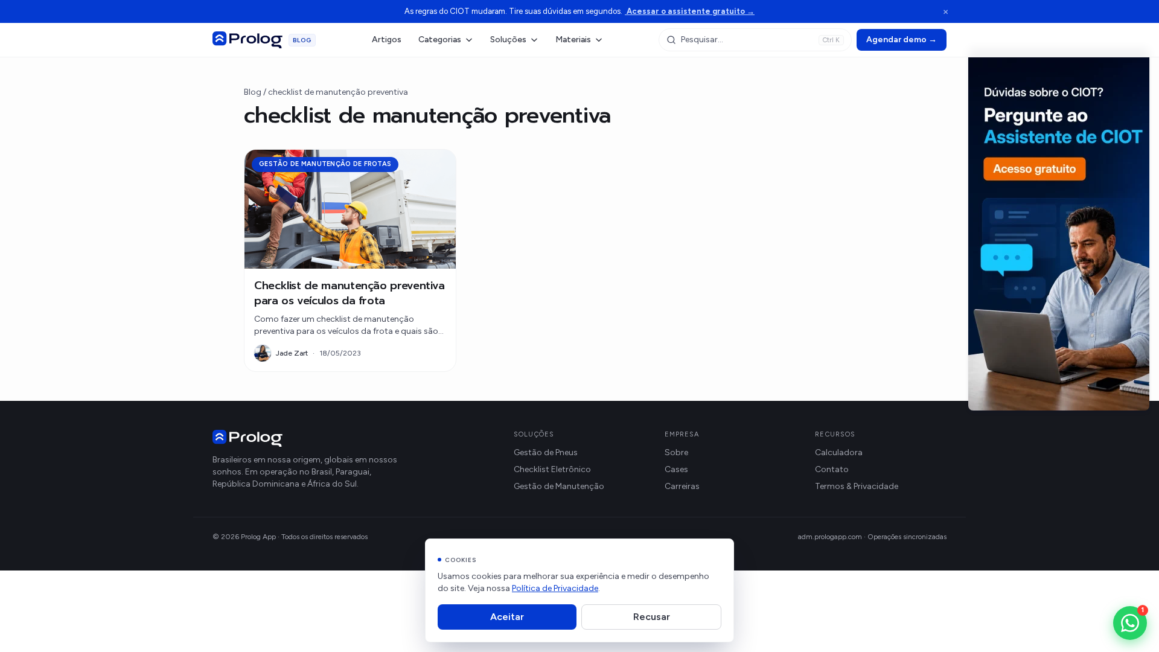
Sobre (676, 452)
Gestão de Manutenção (559, 486)
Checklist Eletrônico (552, 469)
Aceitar (507, 616)
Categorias (439, 39)
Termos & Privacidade (856, 486)
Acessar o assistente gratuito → (690, 11)
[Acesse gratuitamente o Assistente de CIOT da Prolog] (1058, 229)
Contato (832, 469)
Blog (252, 92)
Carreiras (682, 486)
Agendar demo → (901, 39)
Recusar (651, 616)
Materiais (573, 39)
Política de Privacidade (555, 588)
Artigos (386, 39)
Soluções (508, 39)
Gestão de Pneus (546, 452)
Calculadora (839, 452)
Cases (676, 469)
